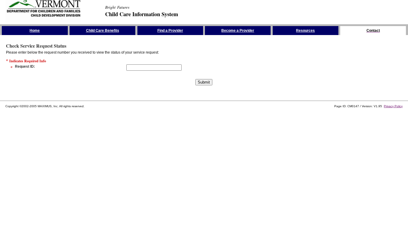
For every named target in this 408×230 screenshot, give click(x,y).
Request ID (24, 66)
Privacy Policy (393, 106)
